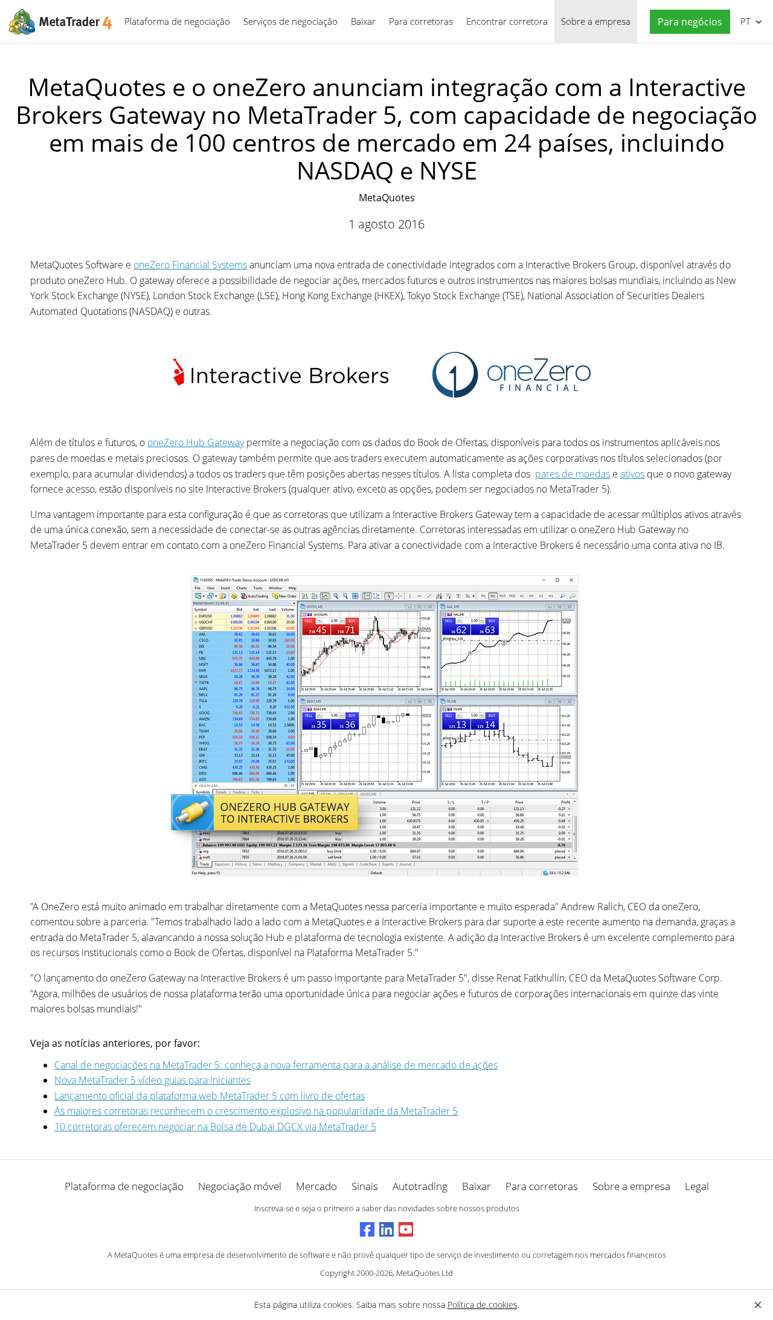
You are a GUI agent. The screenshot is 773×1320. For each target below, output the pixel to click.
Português (743, 21)
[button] (687, 22)
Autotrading (420, 1186)
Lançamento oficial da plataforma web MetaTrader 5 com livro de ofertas (209, 1095)
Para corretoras (421, 21)
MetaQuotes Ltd (424, 1272)
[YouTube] (406, 1229)
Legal (697, 1186)
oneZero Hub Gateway (195, 442)
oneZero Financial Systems (190, 264)
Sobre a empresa (595, 21)
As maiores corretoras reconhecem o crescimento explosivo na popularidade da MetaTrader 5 (256, 1111)
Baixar (363, 21)
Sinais (364, 1186)
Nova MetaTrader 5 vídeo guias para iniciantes (152, 1080)
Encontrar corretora (507, 21)
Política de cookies (482, 1304)
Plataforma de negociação (177, 21)
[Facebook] (367, 1229)
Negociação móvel (239, 1186)
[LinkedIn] (386, 1229)
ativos (632, 473)
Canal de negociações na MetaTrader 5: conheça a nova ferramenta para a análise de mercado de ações (276, 1065)
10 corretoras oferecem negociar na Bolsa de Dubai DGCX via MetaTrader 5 (215, 1126)
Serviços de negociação (290, 21)
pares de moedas (572, 473)
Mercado (316, 1186)
